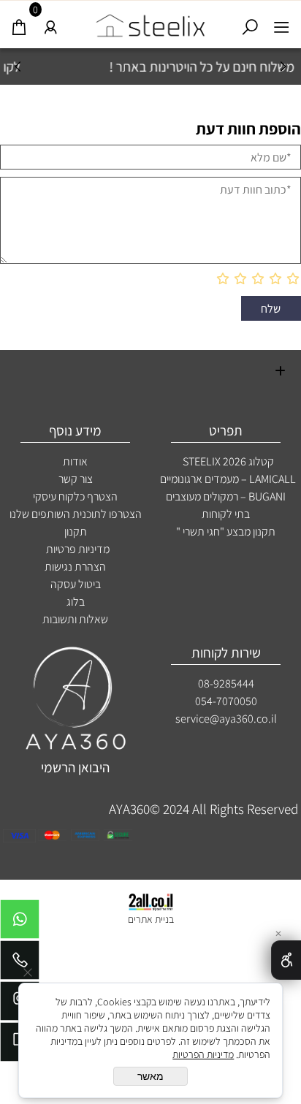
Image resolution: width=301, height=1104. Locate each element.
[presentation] (19, 67)
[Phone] (19, 964)
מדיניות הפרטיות (203, 1054)
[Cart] (19, 23)
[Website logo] (150, 22)
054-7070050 (226, 701)
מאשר (150, 1076)
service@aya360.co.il (226, 718)
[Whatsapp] (19, 923)
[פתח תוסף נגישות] (286, 960)
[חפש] (250, 23)
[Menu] (281, 23)
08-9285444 (226, 683)
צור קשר (75, 479)
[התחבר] (50, 23)
